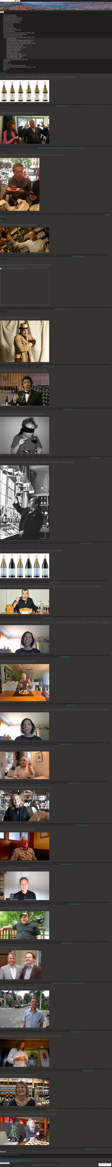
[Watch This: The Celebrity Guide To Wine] (24, 405)
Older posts (3, 1151)
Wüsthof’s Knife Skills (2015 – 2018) (16, 47)
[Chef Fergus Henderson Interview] (24, 143)
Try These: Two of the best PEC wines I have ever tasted (31, 550)
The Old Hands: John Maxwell (17, 829)
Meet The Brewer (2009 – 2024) (15, 44)
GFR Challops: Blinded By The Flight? (22, 413)
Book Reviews (7, 61)
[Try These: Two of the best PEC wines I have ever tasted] (24, 577)
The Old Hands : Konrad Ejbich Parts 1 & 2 (25, 748)
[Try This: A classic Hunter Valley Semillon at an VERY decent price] (24, 101)
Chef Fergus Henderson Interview (19, 112)
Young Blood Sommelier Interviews (12, 19)
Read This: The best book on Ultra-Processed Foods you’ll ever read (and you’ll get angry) (50, 585)
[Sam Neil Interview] (20, 979)
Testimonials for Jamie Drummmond (12, 18)
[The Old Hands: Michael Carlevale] (24, 361)
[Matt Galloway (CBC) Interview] (24, 1027)
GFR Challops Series (8, 26)
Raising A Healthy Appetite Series (12, 29)
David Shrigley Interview (14, 868)
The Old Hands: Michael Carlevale (19, 317)
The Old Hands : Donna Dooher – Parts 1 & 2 (25, 786)
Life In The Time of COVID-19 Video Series (15, 34)
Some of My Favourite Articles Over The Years (15, 59)
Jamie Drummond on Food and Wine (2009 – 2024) (20, 40)
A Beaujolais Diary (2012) (13, 50)
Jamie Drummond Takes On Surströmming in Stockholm (32, 154)
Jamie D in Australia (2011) (14, 49)
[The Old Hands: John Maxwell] (24, 860)
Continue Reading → (62, 106)
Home (4, 70)
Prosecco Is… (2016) (12, 52)
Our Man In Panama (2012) (14, 53)
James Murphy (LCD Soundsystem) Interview (26, 264)
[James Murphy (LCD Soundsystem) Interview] (24, 304)
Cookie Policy (35, 1164)
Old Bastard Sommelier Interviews (12, 21)
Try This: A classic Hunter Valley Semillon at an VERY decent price (37, 76)
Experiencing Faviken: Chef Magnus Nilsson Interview (30, 1035)
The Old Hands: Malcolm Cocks (18, 660)
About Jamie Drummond (9, 15)
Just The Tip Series (8, 24)
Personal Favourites (12, 38)
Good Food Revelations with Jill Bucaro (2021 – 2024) (21, 43)
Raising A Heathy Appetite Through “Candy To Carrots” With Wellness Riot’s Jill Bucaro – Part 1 (55, 709)
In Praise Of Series (8, 25)
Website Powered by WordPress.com (9, 1154)
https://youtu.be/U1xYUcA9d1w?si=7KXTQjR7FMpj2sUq (67, 983)
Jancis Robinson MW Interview (17, 1074)
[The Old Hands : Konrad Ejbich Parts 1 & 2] (24, 778)
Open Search (3, 72)
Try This (5, 62)
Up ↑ (1, 1157)
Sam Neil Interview (11, 946)
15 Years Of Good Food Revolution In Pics (14, 65)
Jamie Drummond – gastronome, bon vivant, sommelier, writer (35, 4)
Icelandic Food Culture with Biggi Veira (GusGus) (28, 1113)
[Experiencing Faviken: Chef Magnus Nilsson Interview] (24, 1066)
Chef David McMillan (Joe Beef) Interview (24, 907)
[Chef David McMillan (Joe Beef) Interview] (24, 938)
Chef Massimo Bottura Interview (18, 224)
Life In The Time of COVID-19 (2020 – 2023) (19, 41)
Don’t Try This (7, 64)
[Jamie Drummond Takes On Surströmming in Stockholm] (19, 210)
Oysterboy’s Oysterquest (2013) (15, 46)
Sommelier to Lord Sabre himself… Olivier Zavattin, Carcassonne (37, 461)
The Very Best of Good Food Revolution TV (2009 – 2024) (18, 32)
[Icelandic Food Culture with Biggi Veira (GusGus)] (24, 1144)
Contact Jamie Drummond (10, 16)
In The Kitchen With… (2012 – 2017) (16, 55)
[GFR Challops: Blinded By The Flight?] (24, 453)
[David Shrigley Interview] (24, 899)
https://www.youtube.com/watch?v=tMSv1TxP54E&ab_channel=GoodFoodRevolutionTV (61, 147)
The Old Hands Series (9, 31)
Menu (2, 12)
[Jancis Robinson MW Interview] (24, 1105)
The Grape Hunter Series (9, 28)
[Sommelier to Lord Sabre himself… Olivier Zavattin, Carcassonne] (24, 539)
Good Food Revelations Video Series (13, 35)
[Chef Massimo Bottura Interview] (24, 252)
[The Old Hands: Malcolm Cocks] (24, 700)
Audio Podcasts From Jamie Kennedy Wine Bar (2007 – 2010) (19, 67)
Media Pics (6, 68)
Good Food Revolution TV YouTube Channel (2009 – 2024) (19, 37)
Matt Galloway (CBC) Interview (18, 987)
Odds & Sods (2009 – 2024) (14, 58)
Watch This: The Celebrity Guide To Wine (23, 369)
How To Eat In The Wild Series (11, 22)
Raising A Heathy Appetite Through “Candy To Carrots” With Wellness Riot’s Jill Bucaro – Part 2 (55, 621)
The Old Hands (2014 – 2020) (14, 56)
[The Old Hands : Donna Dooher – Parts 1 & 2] (24, 820)
